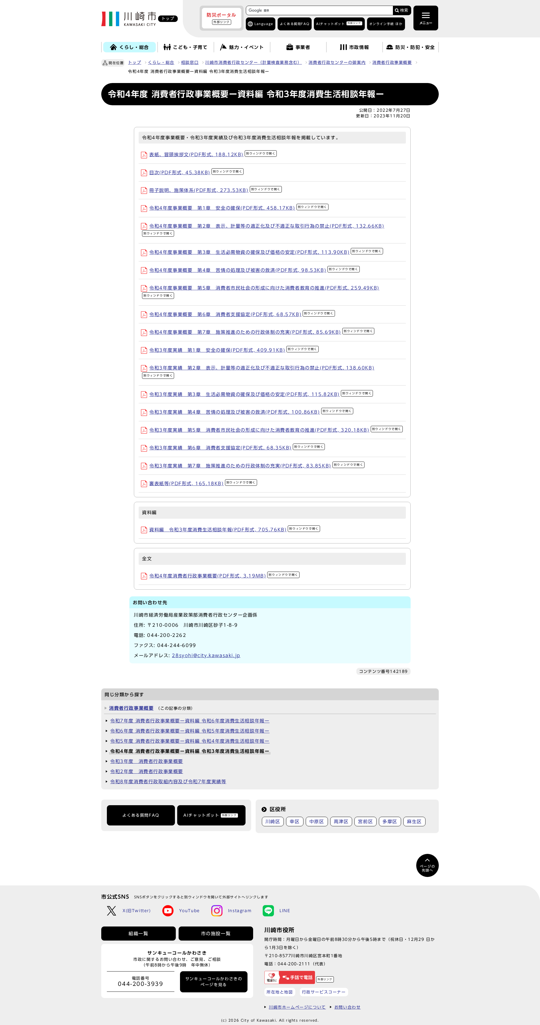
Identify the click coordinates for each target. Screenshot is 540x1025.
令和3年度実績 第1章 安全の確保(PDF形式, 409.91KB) (233, 350)
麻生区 (414, 821)
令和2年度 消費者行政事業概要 (146, 771)
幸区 (295, 821)
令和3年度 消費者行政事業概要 (146, 761)
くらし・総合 (161, 62)
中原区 (316, 821)
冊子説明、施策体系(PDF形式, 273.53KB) (214, 190)
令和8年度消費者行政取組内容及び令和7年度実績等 (168, 781)
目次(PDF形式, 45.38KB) (195, 172)
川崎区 (273, 821)
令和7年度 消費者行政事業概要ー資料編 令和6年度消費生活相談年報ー (189, 721)
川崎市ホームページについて (297, 1007)
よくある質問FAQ (140, 815)
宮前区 (365, 821)
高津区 (341, 821)
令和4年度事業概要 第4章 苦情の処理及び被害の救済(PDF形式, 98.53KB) (253, 270)
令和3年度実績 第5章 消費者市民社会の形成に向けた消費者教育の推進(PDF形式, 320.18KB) (275, 430)
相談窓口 (190, 62)
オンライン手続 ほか (386, 23)
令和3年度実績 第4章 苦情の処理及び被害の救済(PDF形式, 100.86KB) (250, 412)
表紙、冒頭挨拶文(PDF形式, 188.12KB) (212, 154)
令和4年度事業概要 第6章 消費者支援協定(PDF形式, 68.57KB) (241, 314)
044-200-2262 (166, 635)
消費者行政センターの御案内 (337, 62)
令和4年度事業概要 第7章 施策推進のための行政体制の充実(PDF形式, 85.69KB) (261, 332)
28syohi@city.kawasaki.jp (206, 655)
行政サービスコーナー (324, 992)
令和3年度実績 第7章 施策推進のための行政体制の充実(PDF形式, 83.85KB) (256, 466)
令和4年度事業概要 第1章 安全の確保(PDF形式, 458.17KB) (238, 208)
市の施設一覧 (216, 933)
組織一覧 (138, 933)
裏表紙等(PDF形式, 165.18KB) (202, 483)
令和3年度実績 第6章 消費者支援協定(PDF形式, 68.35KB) (236, 448)
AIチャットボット (338, 23)
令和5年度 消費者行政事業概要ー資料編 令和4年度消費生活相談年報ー (189, 741)
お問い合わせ (347, 1007)
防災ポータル (222, 18)
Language (264, 23)
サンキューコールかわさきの (213, 981)
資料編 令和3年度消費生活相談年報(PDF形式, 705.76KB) (234, 529)
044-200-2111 (294, 964)
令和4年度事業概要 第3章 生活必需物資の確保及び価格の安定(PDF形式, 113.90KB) (265, 252)
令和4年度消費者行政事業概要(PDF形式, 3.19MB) (223, 576)
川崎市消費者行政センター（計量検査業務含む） (253, 62)
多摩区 (389, 821)
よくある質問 (294, 23)
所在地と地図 (280, 992)
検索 (404, 10)
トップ (134, 62)
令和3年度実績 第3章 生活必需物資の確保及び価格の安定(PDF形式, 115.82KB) (260, 394)
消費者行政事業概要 (392, 62)
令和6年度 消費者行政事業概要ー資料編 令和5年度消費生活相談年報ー (189, 731)
